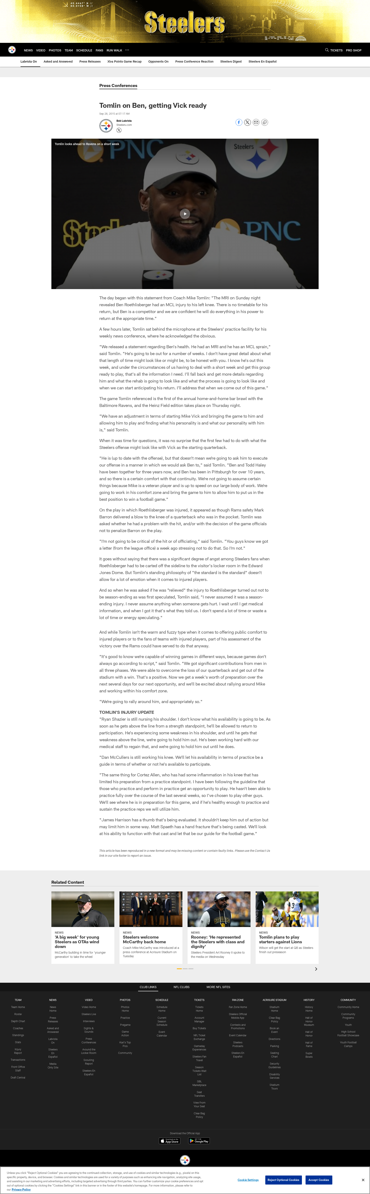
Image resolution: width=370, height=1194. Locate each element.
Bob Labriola (124, 120)
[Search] (327, 50)
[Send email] (256, 124)
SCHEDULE (161, 999)
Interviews (89, 1021)
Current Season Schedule (162, 1021)
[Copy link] (264, 122)
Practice (125, 1017)
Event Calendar (237, 1035)
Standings (18, 1035)
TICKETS (199, 999)
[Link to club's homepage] (12, 50)
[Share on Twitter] (247, 124)
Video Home (89, 1006)
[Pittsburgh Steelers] (185, 1160)
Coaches (18, 1028)
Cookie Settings (248, 1180)
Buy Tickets (199, 1028)
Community (125, 1052)
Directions (274, 1038)
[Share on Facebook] (239, 124)
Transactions (18, 1059)
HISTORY (309, 999)
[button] (185, 214)
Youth (348, 1024)
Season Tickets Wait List (199, 1071)
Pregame (125, 1024)
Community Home (348, 1006)
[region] (185, 1180)
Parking (274, 1045)
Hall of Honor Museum (309, 1021)
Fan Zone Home (238, 1006)
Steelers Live (89, 1014)
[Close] (363, 1180)
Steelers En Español (53, 1053)
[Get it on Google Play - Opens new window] (199, 1143)
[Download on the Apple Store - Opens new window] (170, 1141)
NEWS (53, 999)
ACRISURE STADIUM (274, 999)
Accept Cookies (319, 1180)
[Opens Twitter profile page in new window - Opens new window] (119, 130)
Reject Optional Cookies (284, 1180)
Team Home (18, 1006)
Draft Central (18, 1077)
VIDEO (88, 999)
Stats (18, 1042)
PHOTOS (125, 999)
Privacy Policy (21, 1189)
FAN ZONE (238, 999)
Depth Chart (18, 1021)
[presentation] (317, 969)
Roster (18, 1014)
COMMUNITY (348, 999)
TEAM (18, 999)
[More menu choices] (127, 50)
